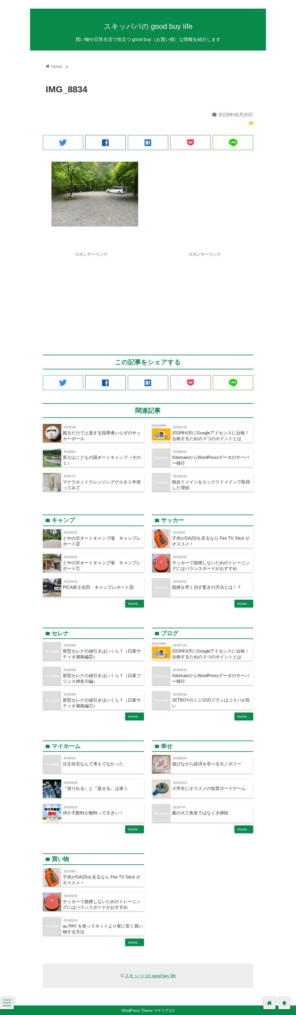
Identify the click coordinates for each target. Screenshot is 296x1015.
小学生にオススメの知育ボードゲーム (209, 788)
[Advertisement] (91, 299)
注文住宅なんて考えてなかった (93, 763)
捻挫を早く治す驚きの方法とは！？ (206, 587)
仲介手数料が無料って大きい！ (93, 812)
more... (134, 603)
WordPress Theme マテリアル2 (148, 1010)
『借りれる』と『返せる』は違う (95, 788)
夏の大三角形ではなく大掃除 (200, 812)
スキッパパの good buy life (148, 26)
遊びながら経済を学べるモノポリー (206, 763)
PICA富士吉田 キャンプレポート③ (98, 587)
